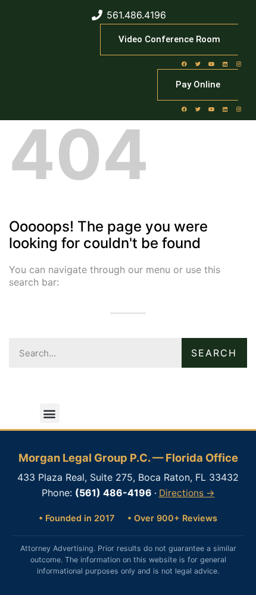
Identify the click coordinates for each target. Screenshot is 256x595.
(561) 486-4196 (113, 493)
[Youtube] (211, 63)
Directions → (187, 493)
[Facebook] (184, 63)
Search (214, 353)
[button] (50, 413)
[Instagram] (238, 63)
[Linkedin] (225, 63)
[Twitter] (197, 63)
